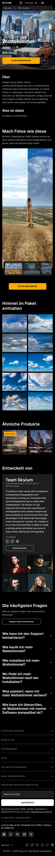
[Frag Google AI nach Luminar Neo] (31, 834)
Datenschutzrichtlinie (41, 811)
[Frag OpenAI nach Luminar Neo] (4, 834)
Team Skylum (22, 47)
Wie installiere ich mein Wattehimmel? (27, 662)
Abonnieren (27, 802)
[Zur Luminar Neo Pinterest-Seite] (52, 845)
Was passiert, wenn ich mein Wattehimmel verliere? (27, 693)
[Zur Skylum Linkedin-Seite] (37, 845)
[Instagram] (12, 541)
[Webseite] (17, 541)
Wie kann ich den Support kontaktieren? (27, 635)
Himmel (17, 14)
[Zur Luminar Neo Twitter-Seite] (47, 845)
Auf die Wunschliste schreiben (14, 438)
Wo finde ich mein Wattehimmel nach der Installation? (27, 678)
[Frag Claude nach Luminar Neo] (17, 834)
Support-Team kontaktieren (21, 621)
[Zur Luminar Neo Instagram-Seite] (32, 845)
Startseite (6, 14)
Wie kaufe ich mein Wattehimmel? (27, 649)
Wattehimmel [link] (28, 14)
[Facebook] (7, 541)
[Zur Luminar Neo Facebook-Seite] (27, 845)
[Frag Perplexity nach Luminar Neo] (11, 834)
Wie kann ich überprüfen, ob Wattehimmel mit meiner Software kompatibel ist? (27, 708)
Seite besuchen (20, 548)
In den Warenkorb (21, 60)
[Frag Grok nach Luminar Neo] (24, 834)
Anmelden (31, 2)
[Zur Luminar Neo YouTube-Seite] (42, 845)
